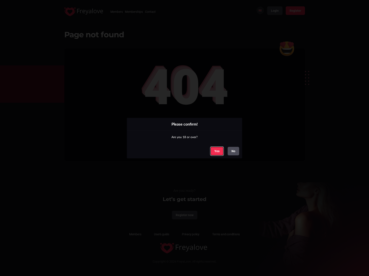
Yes (217, 151)
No (233, 151)
